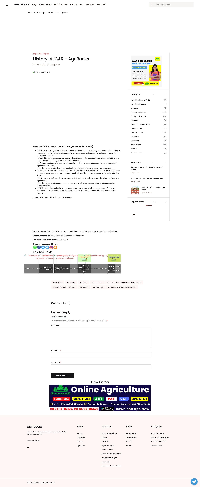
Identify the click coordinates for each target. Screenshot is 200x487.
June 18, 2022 (40, 65)
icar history (84, 287)
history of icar (97, 282)
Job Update (135, 137)
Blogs (34, 4)
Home (29, 13)
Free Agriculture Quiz (138, 116)
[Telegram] (43, 247)
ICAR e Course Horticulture (140, 124)
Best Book (101, 4)
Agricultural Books (157, 433)
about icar (71, 282)
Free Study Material (158, 441)
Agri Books (22, 4)
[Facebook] (39, 247)
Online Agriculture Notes (160, 437)
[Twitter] (47, 247)
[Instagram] (51, 247)
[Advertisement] (100, 37)
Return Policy (131, 433)
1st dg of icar (57, 282)
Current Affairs (45, 4)
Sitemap (80, 441)
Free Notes (90, 4)
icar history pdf (97, 287)
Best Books (135, 108)
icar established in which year (64, 287)
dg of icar (83, 282)
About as (80, 433)
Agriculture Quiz (61, 4)
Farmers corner (156, 446)
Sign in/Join (81, 446)
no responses (55, 65)
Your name (56, 350)
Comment (55, 325)
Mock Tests (135, 141)
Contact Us (81, 437)
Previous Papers (76, 4)
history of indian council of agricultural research (124, 282)
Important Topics (40, 13)
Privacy (129, 446)
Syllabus (134, 149)
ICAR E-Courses (136, 128)
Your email (56, 362)
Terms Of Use (131, 437)
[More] (55, 247)
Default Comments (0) (59, 317)
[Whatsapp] (35, 247)
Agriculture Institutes (138, 104)
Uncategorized (136, 153)
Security (129, 441)
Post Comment (62, 375)
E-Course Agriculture (138, 112)
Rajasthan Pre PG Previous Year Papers (147, 178)
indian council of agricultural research (122, 287)
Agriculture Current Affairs (140, 100)
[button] (7, 4)
